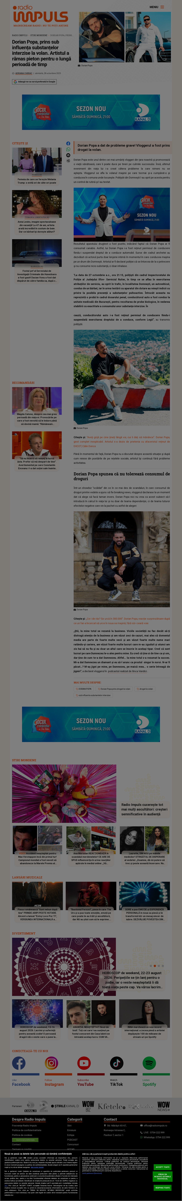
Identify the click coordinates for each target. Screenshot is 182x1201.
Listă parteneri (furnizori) (92, 1173)
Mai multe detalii (37, 1167)
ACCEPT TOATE (162, 1167)
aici (6, 1186)
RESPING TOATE (163, 1188)
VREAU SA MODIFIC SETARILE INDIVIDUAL (162, 1176)
